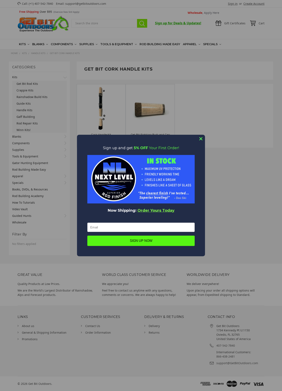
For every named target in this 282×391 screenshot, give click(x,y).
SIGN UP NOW (141, 240)
